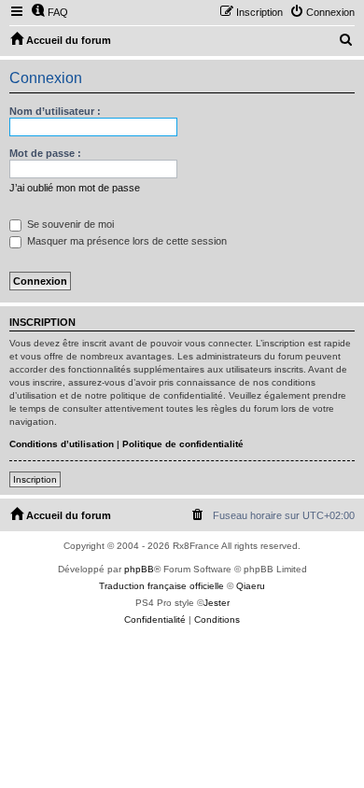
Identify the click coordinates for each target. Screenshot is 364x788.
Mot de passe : (45, 153)
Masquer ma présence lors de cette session (125, 240)
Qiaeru (250, 586)
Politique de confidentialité (183, 444)
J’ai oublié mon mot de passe (74, 187)
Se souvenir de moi (69, 224)
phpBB (139, 569)
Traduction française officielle (161, 586)
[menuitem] (49, 12)
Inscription (35, 479)
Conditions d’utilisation (61, 444)
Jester (216, 603)
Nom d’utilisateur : (55, 111)
